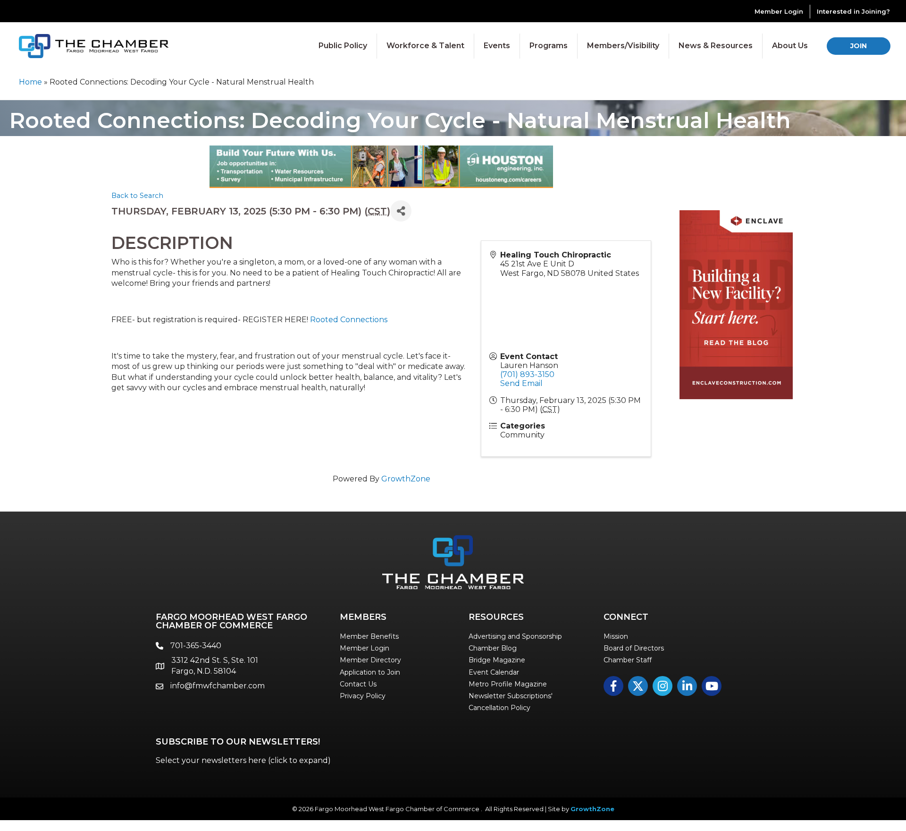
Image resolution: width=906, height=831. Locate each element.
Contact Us (358, 684)
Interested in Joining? (853, 11)
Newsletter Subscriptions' (511, 696)
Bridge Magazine (497, 660)
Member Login (779, 11)
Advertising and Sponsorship (515, 636)
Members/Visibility (623, 45)
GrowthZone (405, 478)
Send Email (521, 383)
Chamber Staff (628, 660)
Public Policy (343, 45)
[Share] (400, 211)
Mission (616, 636)
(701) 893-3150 (527, 374)
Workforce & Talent (425, 45)
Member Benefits (369, 636)
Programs (548, 45)
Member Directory (370, 660)
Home (30, 81)
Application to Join (370, 672)
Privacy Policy (363, 696)
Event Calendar (494, 672)
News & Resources (716, 45)
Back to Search (137, 195)
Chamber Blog (493, 648)
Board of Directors (634, 648)
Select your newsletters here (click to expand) (243, 760)
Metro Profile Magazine (508, 684)
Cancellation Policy (499, 707)
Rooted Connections (348, 319)
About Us (790, 45)
